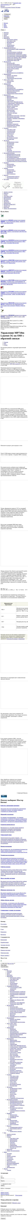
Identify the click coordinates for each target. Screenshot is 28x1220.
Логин (2, 1177)
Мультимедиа (7, 199)
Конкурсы (6, 207)
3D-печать (6, 201)
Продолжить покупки (6, 1203)
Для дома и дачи (8, 196)
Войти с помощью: (6, 1188)
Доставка (17, 7)
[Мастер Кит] (5, 11)
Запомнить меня (6, 1184)
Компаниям (4, 939)
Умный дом (7, 205)
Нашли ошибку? (5, 955)
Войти (2, 1185)
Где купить (8, 7)
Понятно (3, 1218)
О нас (2, 929)
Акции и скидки (8, 192)
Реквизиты (3, 932)
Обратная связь (5, 953)
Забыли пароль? (5, 1194)
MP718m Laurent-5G (15, 364)
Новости (6, 193)
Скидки (3, 7)
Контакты (3, 934)
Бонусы (3, 6)
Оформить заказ (16, 1203)
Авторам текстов (5, 945)
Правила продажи (5, 950)
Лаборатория (7, 203)
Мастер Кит (11, 963)
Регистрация (18, 1195)
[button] (7, 14)
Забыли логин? (5, 1192)
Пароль (3, 1180)
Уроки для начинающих (10, 208)
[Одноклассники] (1, 1189)
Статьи (5, 194)
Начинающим (7, 197)
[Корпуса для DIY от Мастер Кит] (12, 188)
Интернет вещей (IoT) (9, 204)
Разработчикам (5, 942)
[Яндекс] (2, 1189)
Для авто (6, 200)
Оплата (13, 7)
